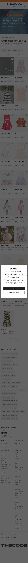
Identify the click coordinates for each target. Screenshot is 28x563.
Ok (14, 288)
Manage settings (14, 292)
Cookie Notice (13, 283)
